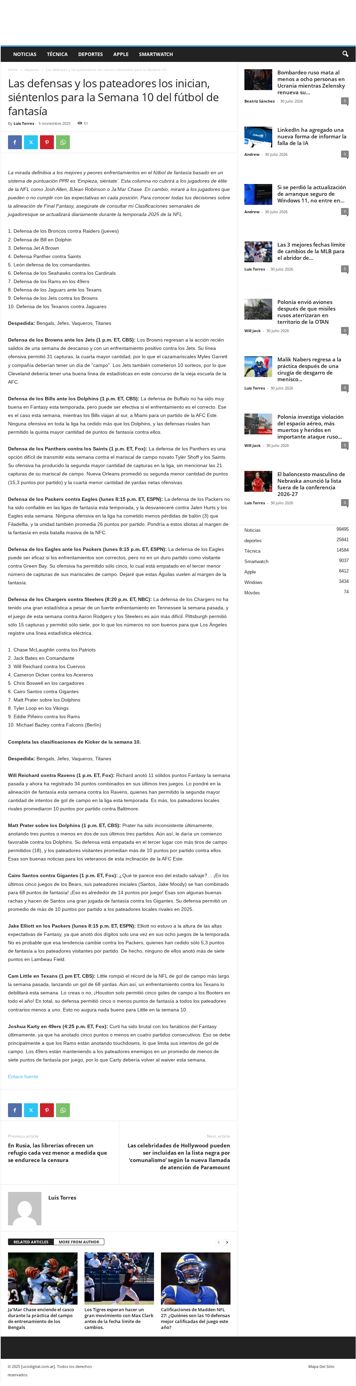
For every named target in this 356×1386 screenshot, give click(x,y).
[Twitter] (31, 142)
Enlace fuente (23, 1076)
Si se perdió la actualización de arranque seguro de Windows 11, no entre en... (311, 194)
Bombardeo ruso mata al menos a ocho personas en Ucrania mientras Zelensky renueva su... (311, 82)
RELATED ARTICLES (31, 1241)
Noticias (25, 54)
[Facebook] (15, 142)
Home (13, 69)
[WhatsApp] (63, 142)
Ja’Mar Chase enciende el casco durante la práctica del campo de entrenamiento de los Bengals (41, 1318)
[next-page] (227, 1242)
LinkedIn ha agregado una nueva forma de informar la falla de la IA (312, 136)
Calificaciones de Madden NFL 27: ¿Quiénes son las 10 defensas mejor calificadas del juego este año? (195, 1318)
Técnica (57, 54)
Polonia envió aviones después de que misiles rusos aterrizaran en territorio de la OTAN (306, 311)
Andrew (251, 154)
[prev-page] (218, 1242)
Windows (253, 582)
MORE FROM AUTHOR (79, 1241)
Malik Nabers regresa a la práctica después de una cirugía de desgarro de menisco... (309, 369)
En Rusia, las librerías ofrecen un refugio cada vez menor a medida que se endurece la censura (57, 1152)
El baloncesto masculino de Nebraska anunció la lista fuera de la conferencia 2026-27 (311, 484)
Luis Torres (24, 123)
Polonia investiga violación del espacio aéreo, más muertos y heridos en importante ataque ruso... (310, 426)
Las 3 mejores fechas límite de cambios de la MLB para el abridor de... (311, 251)
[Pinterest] (47, 142)
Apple (121, 54)
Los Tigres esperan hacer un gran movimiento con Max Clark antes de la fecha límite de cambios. (118, 1318)
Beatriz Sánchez (259, 101)
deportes (90, 54)
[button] (345, 54)
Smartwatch (156, 54)
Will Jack (252, 330)
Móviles (252, 592)
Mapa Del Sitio (321, 1366)
